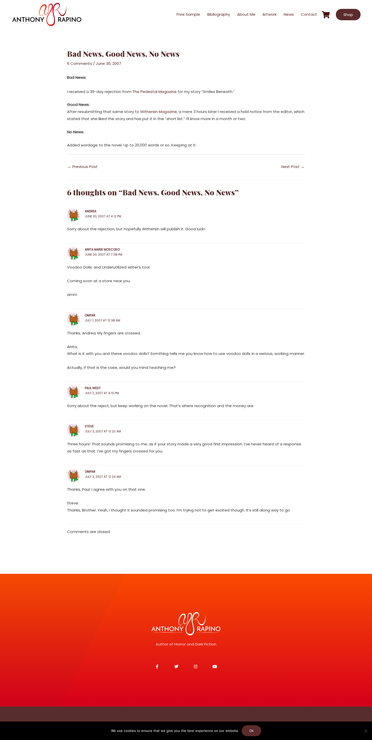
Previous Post (83, 166)
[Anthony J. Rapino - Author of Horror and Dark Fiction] (186, 624)
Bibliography (218, 14)
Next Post (292, 166)
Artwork (269, 14)
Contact (309, 14)
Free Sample (188, 14)
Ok (251, 731)
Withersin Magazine (158, 111)
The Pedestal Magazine (154, 91)
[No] (365, 730)
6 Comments (79, 63)
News (289, 14)
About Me (246, 14)
